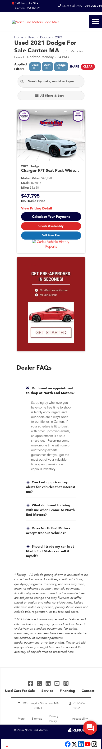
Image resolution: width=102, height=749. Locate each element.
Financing (67, 691)
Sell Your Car (51, 235)
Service (47, 691)
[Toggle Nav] (95, 21)
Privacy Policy (53, 719)
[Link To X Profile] (39, 683)
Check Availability (51, 226)
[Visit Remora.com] (78, 731)
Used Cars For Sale (20, 691)
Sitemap (37, 718)
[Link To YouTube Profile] (57, 683)
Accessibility (80, 718)
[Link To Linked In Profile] (48, 683)
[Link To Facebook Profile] (31, 683)
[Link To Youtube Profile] (88, 746)
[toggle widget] (90, 728)
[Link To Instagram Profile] (66, 683)
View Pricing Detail (36, 208)
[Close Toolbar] (7, 744)
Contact (88, 691)
